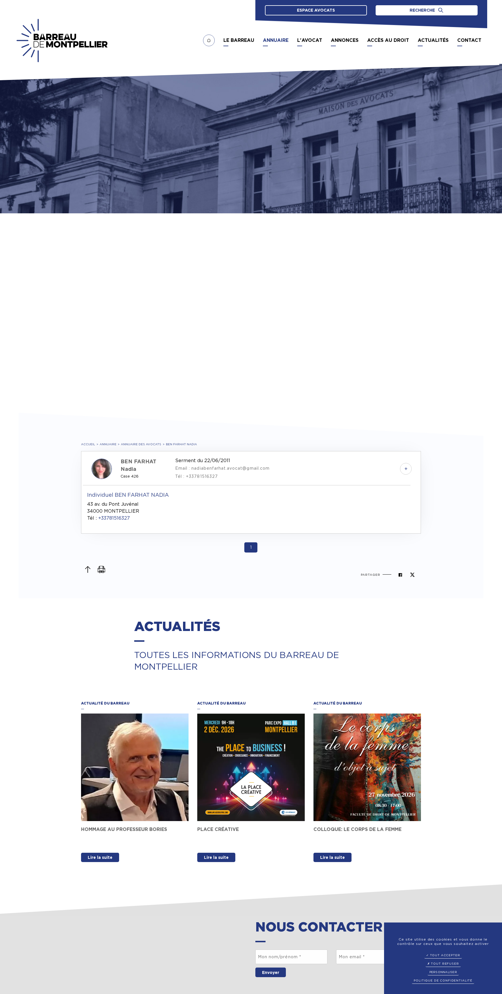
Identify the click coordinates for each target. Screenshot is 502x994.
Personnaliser (443, 972)
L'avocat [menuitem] (309, 40)
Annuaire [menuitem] (275, 40)
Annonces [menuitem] (344, 40)
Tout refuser (444, 963)
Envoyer (270, 972)
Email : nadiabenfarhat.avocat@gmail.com (222, 468)
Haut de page (87, 569)
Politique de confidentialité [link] (443, 980)
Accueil (88, 444)
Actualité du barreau (105, 703)
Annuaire (108, 444)
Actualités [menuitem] (433, 40)
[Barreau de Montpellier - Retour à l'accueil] (62, 40)
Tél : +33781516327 (196, 476)
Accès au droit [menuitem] (388, 40)
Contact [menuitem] (469, 40)
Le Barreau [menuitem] (238, 40)
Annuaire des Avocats (141, 444)
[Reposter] (412, 574)
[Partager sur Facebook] (400, 574)
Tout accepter (444, 955)
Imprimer (101, 569)
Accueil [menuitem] (209, 40)
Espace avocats (316, 10)
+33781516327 (114, 518)
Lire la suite (100, 857)
